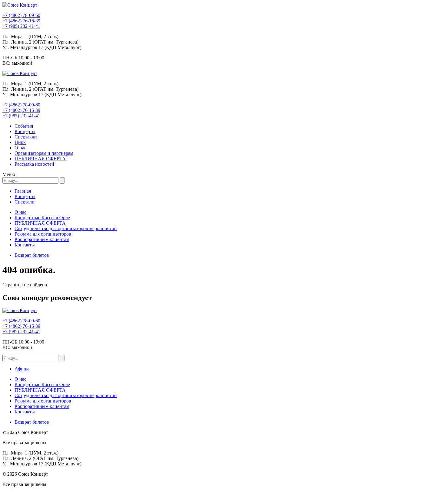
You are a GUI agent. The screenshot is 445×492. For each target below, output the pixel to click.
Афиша (22, 368)
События (24, 126)
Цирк (20, 142)
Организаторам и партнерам (44, 153)
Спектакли (26, 136)
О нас (20, 147)
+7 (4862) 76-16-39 (21, 20)
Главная (23, 191)
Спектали (25, 201)
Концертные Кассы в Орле (42, 217)
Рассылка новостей (34, 164)
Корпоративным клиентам (42, 239)
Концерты (25, 131)
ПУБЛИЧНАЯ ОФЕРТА (40, 158)
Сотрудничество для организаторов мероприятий (66, 228)
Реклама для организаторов (43, 233)
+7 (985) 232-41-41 (21, 26)
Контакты (25, 244)
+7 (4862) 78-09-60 (21, 15)
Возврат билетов (32, 255)
